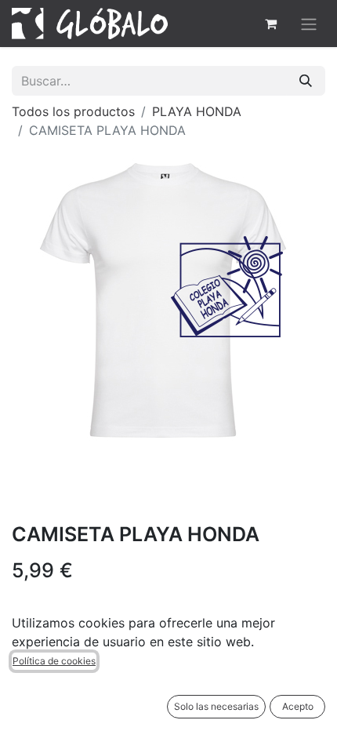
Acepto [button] (297, 706)
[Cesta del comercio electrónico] (270, 23)
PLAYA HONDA (196, 111)
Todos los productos (73, 111)
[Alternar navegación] (308, 23)
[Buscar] (305, 81)
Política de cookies (54, 661)
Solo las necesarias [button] (216, 706)
